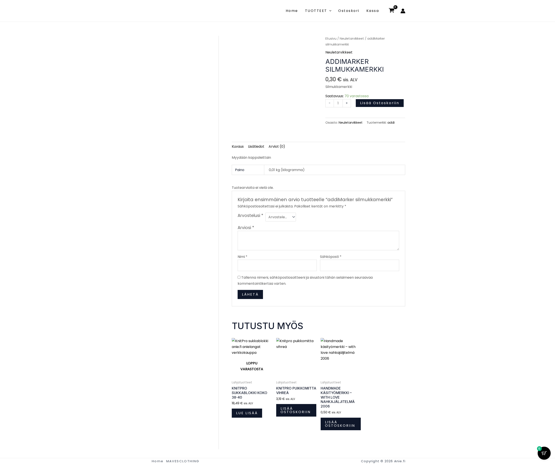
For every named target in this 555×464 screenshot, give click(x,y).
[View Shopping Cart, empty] (391, 11)
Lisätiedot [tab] (256, 146)
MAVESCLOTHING (182, 461)
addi (391, 122)
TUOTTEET (316, 10)
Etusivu (330, 38)
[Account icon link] (402, 10)
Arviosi (246, 228)
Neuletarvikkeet (352, 38)
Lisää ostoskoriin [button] (296, 410)
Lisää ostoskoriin (379, 102)
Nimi (242, 256)
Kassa (372, 10)
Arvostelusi (250, 215)
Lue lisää (247, 413)
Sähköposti (330, 256)
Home (292, 10)
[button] (329, 11)
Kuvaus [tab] (238, 146)
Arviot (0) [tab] (277, 146)
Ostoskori (348, 10)
